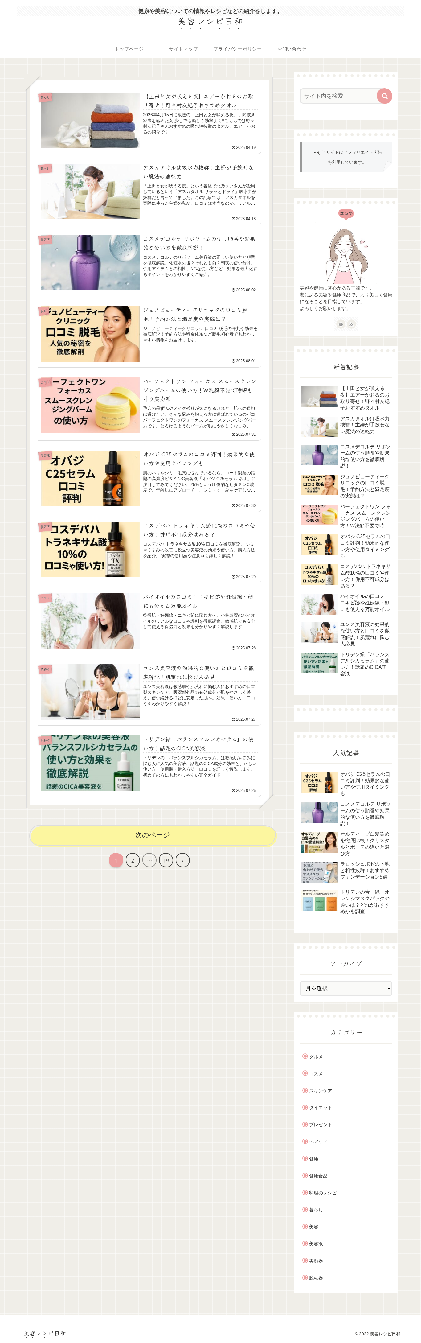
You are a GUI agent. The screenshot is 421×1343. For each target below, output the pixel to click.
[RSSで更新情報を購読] (351, 324)
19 (166, 860)
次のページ (152, 835)
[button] (384, 96)
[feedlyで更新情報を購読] (341, 324)
